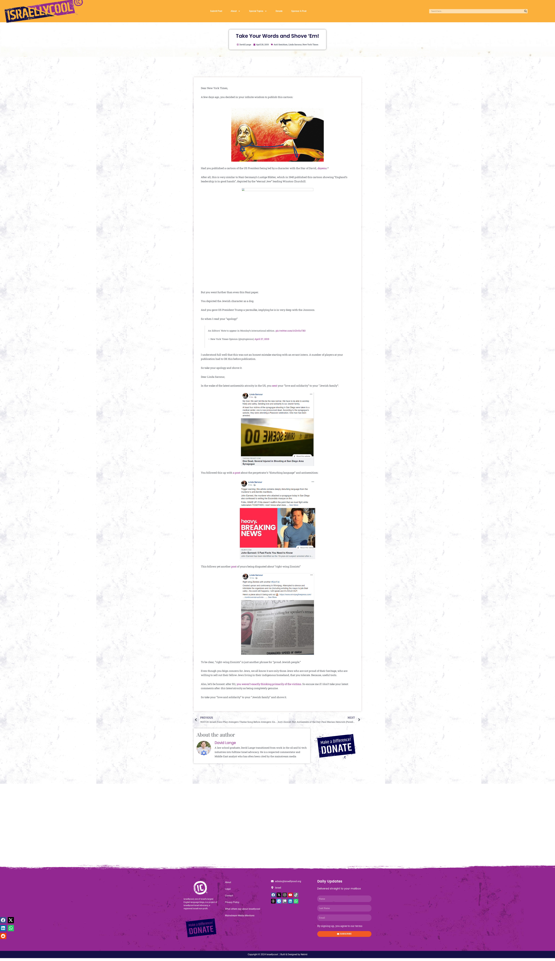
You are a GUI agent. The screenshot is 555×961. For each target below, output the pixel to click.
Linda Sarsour (295, 44)
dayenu (321, 168)
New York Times (310, 44)
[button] (3, 920)
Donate (279, 11)
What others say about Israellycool (242, 909)
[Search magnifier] (525, 11)
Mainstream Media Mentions (239, 915)
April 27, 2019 (262, 338)
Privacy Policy (232, 902)
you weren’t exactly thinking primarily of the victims (269, 684)
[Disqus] (277, 826)
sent (274, 385)
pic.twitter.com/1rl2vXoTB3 (291, 330)
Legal (228, 889)
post (233, 566)
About (234, 11)
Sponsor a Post (298, 11)
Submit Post (216, 11)
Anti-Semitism (281, 44)
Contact (229, 895)
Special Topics (256, 11)
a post (236, 472)
